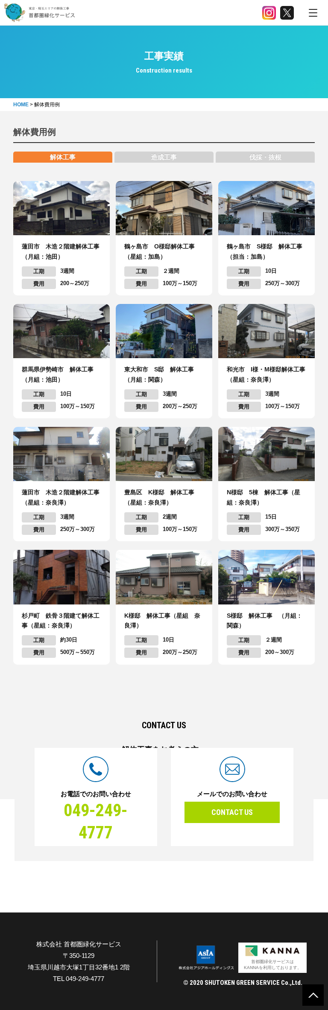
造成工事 (164, 157)
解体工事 (63, 157)
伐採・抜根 (265, 157)
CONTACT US (232, 812)
